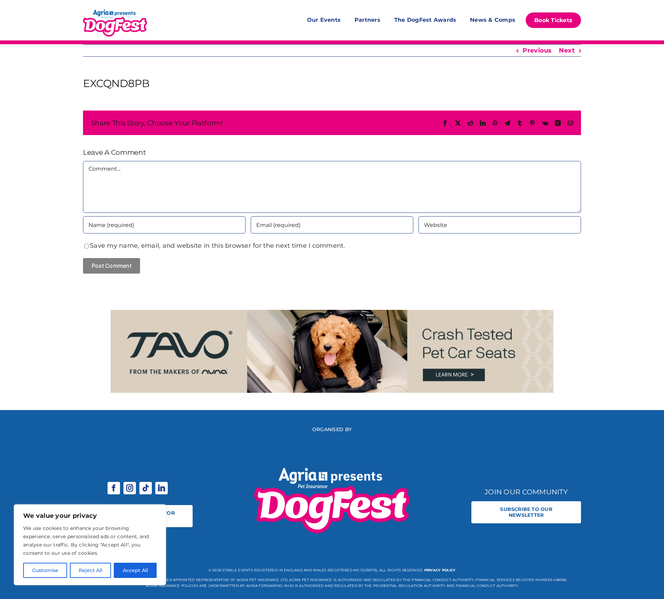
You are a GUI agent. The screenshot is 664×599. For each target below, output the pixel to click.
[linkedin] (161, 488)
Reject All (90, 570)
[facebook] (114, 488)
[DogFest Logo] (115, 10)
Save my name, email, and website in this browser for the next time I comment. (217, 245)
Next (567, 50)
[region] (90, 544)
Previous (537, 50)
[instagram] (129, 488)
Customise (45, 570)
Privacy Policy (440, 570)
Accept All (135, 570)
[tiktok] (145, 488)
